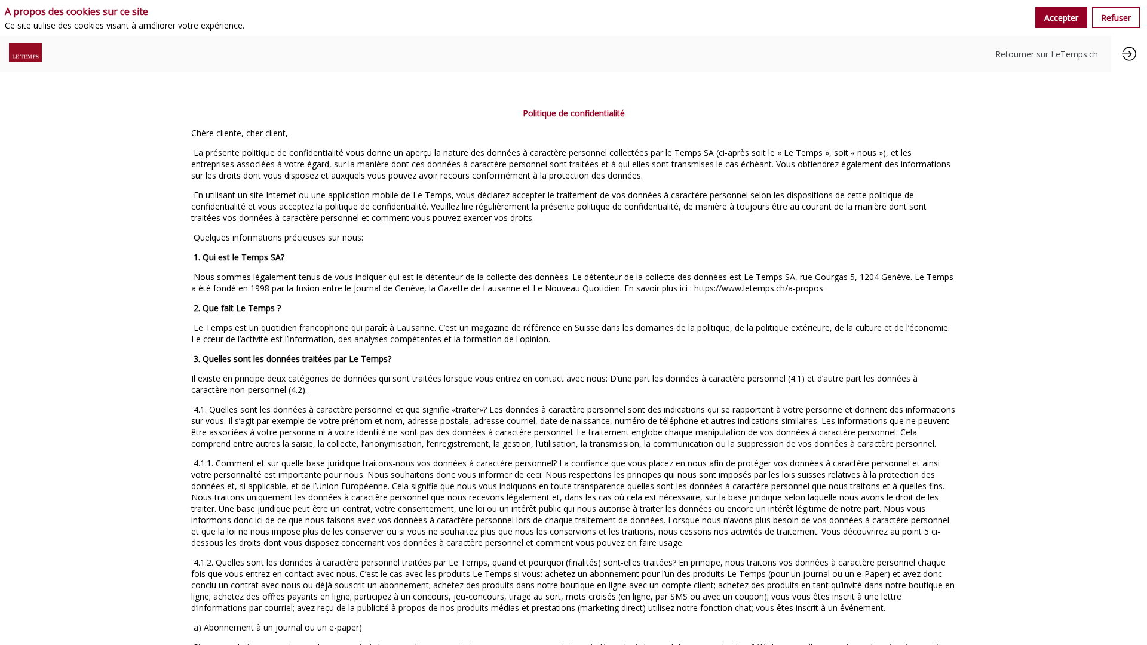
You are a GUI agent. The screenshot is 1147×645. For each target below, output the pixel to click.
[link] (1046, 54)
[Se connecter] (1129, 54)
